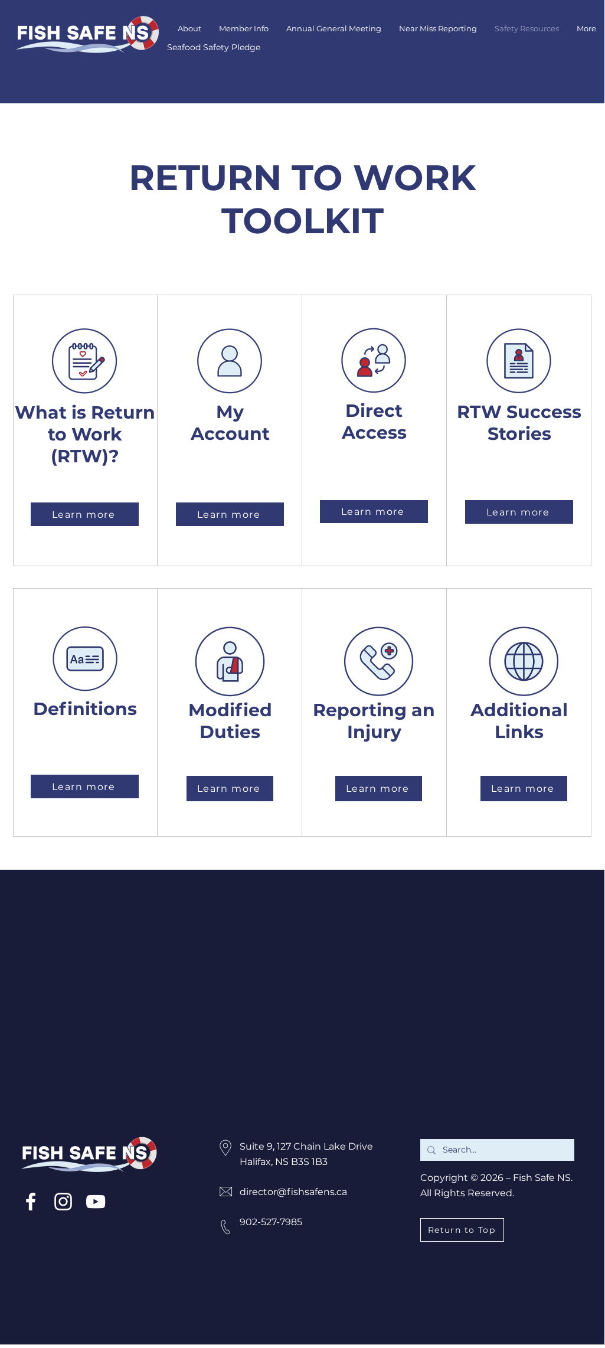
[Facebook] (30, 1201)
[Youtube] (95, 1201)
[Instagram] (63, 1201)
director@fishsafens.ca (293, 1191)
